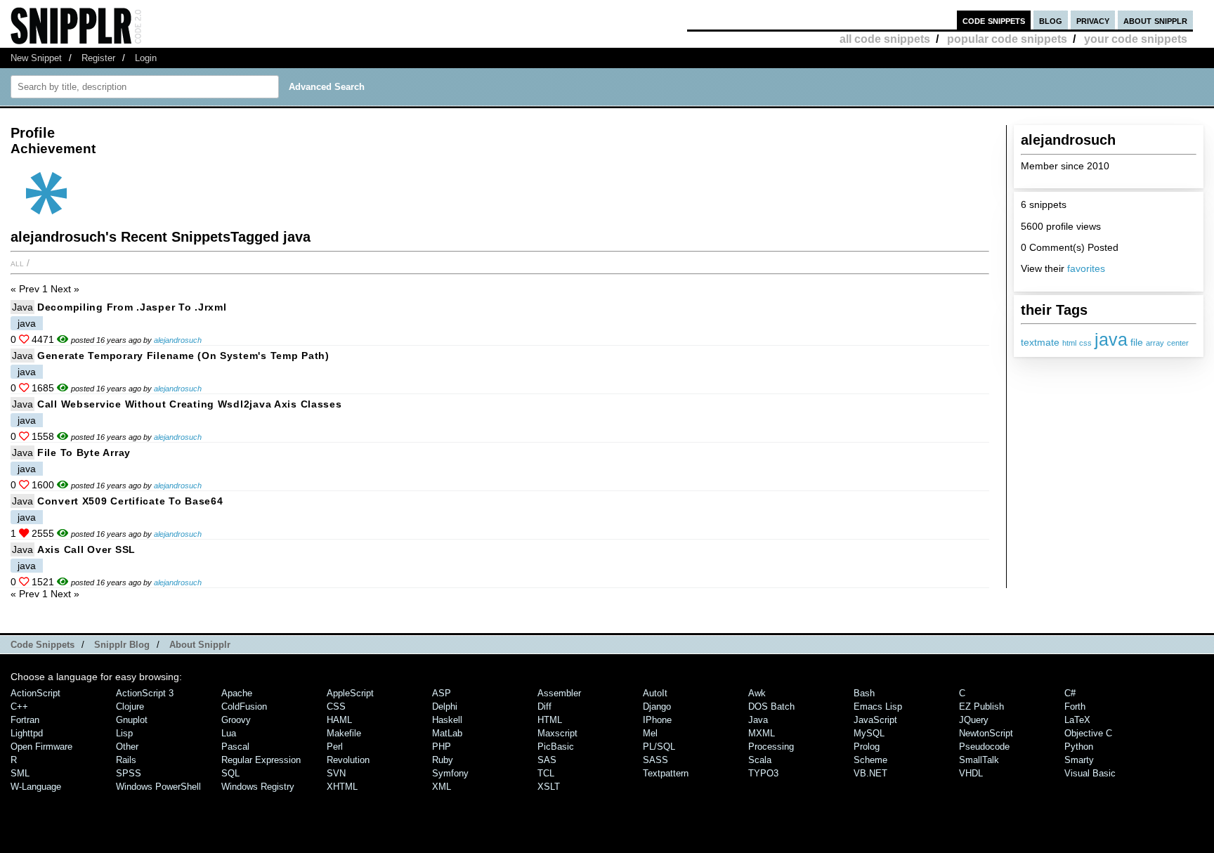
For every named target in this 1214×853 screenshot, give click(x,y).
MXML (761, 733)
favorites (1086, 268)
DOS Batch (771, 706)
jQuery (973, 720)
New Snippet (36, 58)
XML (441, 786)
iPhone (657, 720)
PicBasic (555, 746)
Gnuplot (132, 720)
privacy (1092, 20)
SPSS (128, 773)
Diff (544, 706)
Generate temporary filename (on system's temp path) (183, 355)
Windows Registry (257, 786)
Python (1078, 746)
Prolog (867, 746)
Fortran (25, 720)
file (1136, 342)
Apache (236, 693)
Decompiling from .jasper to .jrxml (131, 307)
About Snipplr (199, 644)
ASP (441, 693)
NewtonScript (986, 733)
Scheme (870, 760)
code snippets (993, 20)
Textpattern (665, 773)
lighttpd (27, 733)
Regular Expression (261, 760)
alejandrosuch (178, 340)
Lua (228, 733)
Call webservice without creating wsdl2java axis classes (189, 404)
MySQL (869, 733)
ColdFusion (244, 706)
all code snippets (885, 39)
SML (20, 773)
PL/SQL (659, 746)
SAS (546, 760)
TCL (545, 773)
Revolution (348, 760)
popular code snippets (1007, 39)
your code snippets (1135, 39)
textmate (1040, 342)
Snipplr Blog (122, 644)
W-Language (36, 786)
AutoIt (655, 693)
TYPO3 (763, 773)
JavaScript (875, 720)
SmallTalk (979, 760)
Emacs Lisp (878, 706)
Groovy (236, 720)
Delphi (444, 706)
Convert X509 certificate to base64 (130, 501)
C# (1070, 693)
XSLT (548, 786)
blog (1050, 20)
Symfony (450, 773)
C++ (19, 706)
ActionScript (35, 693)
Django (657, 706)
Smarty (1079, 760)
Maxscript (557, 733)
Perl (335, 746)
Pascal (235, 746)
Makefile (344, 733)
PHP (441, 746)
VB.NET (870, 773)
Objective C (1088, 733)
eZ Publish (981, 706)
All (17, 262)
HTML (549, 720)
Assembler (559, 693)
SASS (655, 760)
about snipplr (1155, 20)
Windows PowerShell (158, 786)
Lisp (124, 733)
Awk (757, 693)
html (1069, 343)
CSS (336, 706)
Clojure (130, 706)
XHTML (342, 786)
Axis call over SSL (86, 549)
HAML (339, 720)
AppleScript (350, 693)
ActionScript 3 (145, 693)
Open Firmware (41, 746)
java (1111, 339)
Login (146, 58)
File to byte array (84, 452)
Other (127, 746)
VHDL (971, 773)
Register (98, 58)
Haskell (447, 720)
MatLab (447, 733)
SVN (336, 773)
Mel (650, 733)
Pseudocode (984, 746)
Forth (1074, 706)
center (1178, 343)
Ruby (442, 760)
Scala (759, 760)
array (1155, 343)
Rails (126, 760)
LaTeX (1077, 720)
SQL (230, 773)
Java (22, 307)
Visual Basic (1090, 773)
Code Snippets (42, 644)
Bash (864, 693)
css (1085, 343)
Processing (771, 746)
